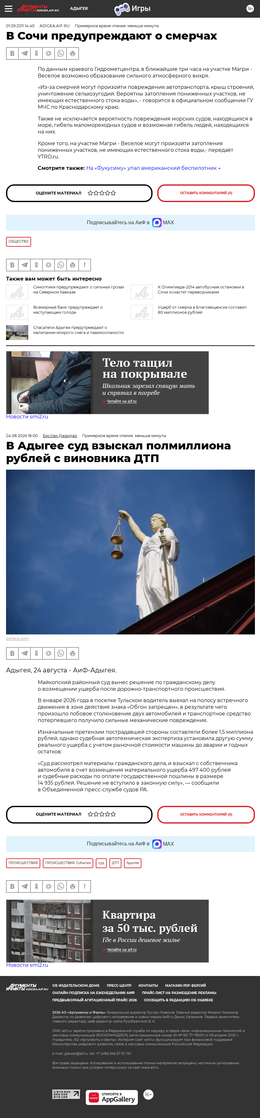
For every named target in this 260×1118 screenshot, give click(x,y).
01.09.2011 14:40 (20, 25)
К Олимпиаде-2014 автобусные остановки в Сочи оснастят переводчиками (201, 289)
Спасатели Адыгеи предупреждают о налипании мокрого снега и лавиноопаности (78, 330)
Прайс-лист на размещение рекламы (179, 993)
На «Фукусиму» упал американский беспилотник (151, 168)
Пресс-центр (119, 986)
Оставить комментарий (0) (206, 193)
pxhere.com (17, 638)
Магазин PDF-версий (185, 986)
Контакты (148, 986)
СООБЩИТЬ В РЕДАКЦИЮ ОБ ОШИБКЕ (178, 1000)
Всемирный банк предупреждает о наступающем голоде (68, 310)
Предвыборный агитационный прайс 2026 (94, 1000)
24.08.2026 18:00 (22, 435)
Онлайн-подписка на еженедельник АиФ (93, 993)
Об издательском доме (76, 986)
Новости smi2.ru (27, 417)
